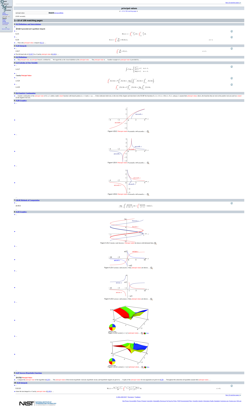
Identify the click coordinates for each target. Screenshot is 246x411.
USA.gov (238, 401)
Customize (5, 23)
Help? (4, 20)
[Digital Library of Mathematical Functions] (6, 6)
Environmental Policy (186, 401)
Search (4, 18)
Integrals (21, 46)
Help (61, 13)
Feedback (137, 397)
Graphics (21, 100)
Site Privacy (125, 401)
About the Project (6, 28)
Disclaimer (131, 397)
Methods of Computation (27, 200)
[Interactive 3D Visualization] (128, 319)
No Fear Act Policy (171, 401)
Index (4, 13)
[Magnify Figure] (128, 118)
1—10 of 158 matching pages (128, 11)
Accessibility (133, 401)
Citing (4, 21)
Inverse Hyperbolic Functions (29, 373)
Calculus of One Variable (27, 63)
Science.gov (232, 401)
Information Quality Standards (211, 401)
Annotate (5, 24)
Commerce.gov (224, 401)
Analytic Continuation (25, 93)
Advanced (57, 13)
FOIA (178, 401)
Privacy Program (141, 401)
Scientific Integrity (198, 401)
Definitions (21, 57)
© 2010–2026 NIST (121, 397)
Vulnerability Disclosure (159, 401)
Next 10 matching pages (232, 2)
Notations (5, 14)
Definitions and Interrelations (28, 24)
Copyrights (150, 401)
